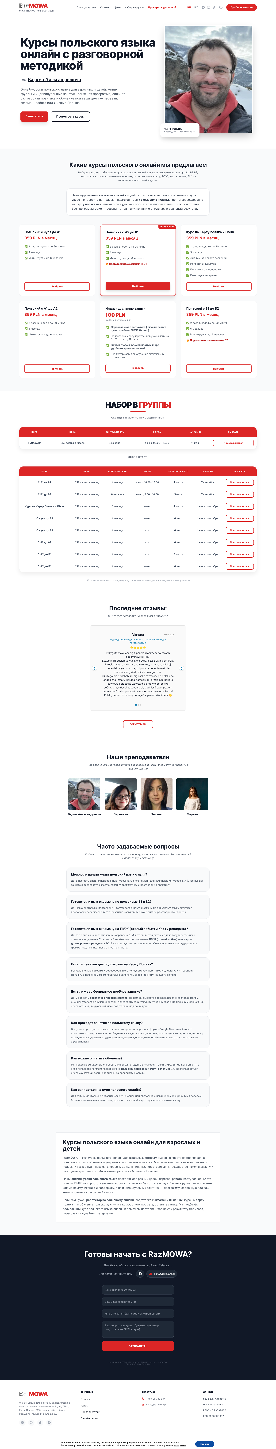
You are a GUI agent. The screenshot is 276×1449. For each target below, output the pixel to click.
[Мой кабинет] (220, 7)
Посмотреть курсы (70, 116)
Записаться (34, 116)
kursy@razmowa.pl (156, 1404)
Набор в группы (134, 7)
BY (196, 7)
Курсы (84, 1405)
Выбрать (57, 286)
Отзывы (105, 7)
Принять (205, 1443)
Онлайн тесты (89, 1418)
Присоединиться (233, 443)
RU (189, 7)
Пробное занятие (241, 7)
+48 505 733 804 (155, 1398)
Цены (117, 7)
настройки (180, 1445)
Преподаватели (86, 7)
